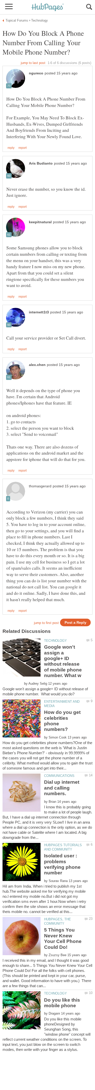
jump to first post (46, 623)
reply (11, 147)
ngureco (36, 73)
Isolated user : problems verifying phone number (62, 864)
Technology (55, 641)
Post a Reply (75, 622)
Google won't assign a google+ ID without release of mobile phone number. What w (63, 661)
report (22, 147)
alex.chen (37, 365)
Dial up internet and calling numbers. (61, 787)
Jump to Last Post (33, 63)
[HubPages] (47, 7)
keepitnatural (40, 222)
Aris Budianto (41, 163)
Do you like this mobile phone (62, 1002)
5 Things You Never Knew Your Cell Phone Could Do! (63, 938)
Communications (59, 776)
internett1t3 (39, 312)
